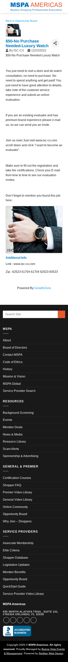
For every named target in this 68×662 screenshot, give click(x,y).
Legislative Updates (16, 564)
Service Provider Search (19, 390)
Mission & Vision (14, 376)
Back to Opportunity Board (21, 20)
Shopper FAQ (12, 485)
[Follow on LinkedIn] (27, 620)
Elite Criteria (11, 550)
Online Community (15, 506)
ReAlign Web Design (51, 653)
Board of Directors (15, 347)
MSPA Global (12, 383)
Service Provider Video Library (23, 593)
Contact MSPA (12, 354)
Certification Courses (17, 477)
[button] (5, 6)
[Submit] (61, 314)
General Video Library (17, 499)
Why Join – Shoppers (17, 521)
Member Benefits (14, 572)
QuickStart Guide (14, 586)
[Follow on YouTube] (33, 620)
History (7, 369)
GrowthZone (42, 288)
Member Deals (12, 427)
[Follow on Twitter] (20, 620)
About (7, 340)
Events (7, 419)
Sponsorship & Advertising (20, 456)
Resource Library (14, 441)
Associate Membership (18, 543)
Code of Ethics (12, 362)
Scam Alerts (11, 448)
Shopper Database (15, 557)
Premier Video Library (17, 492)
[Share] (55, 43)
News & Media (12, 434)
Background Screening (18, 412)
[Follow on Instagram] (13, 620)
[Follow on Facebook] (6, 620)
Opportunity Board (15, 514)
